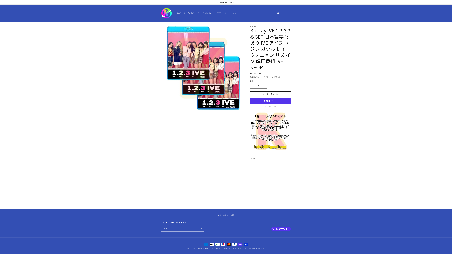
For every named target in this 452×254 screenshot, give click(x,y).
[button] (278, 13)
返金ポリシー (216, 248)
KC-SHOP (194, 248)
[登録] (201, 229)
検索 (232, 215)
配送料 (255, 77)
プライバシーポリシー (229, 248)
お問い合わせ (223, 215)
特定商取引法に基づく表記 (257, 248)
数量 (251, 81)
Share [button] (255, 158)
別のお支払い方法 (270, 106)
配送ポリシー (242, 248)
